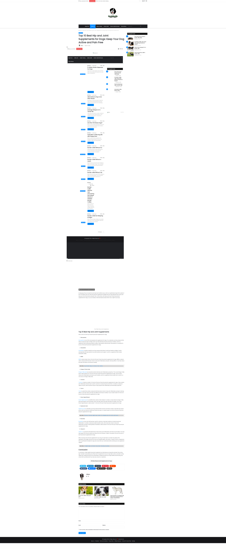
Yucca (80, 391)
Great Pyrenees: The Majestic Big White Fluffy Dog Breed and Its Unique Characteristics (117, 496)
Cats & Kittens (123, 26)
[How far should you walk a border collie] (110, 86)
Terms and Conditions (87, 240)
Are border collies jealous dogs (118, 90)
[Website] (87, 476)
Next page (100, 231)
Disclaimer (81, 240)
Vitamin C (81, 431)
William (82, 45)
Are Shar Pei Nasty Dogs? (94, 123)
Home (80, 30)
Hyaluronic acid (82, 408)
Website (104, 525)
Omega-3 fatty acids (83, 372)
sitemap (113, 240)
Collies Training (99, 26)
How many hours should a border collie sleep (117, 73)
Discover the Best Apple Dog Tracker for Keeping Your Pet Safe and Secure (101, 415)
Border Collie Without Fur (94, 147)
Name (80, 520)
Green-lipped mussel (83, 399)
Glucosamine (81, 340)
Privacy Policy (93, 240)
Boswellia (81, 421)
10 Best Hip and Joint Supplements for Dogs (102, 461)
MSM (80, 359)
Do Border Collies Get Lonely (100, 497)
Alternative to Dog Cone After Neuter (94, 97)
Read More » (90, 91)
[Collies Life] (113, 13)
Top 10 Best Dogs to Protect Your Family (93, 365)
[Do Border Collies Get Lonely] (101, 491)
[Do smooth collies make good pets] (86, 490)
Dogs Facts (87, 26)
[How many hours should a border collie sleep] (110, 73)
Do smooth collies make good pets (85, 496)
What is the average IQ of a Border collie (140, 48)
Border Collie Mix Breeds (114, 26)
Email (80, 525)
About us (77, 240)
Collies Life (93, 26)
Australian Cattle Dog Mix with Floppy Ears (94, 135)
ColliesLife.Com (103, 238)
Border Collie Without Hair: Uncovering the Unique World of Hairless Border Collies (90, 194)
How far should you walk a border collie (118, 84)
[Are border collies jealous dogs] (110, 91)
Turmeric (80, 382)
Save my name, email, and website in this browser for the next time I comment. (94, 529)
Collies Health (106, 26)
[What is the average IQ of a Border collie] (130, 49)
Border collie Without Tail (94, 172)
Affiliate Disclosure (100, 240)
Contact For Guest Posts (107, 240)
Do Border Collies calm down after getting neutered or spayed (118, 79)
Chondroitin (81, 350)
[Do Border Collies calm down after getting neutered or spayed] (110, 79)
